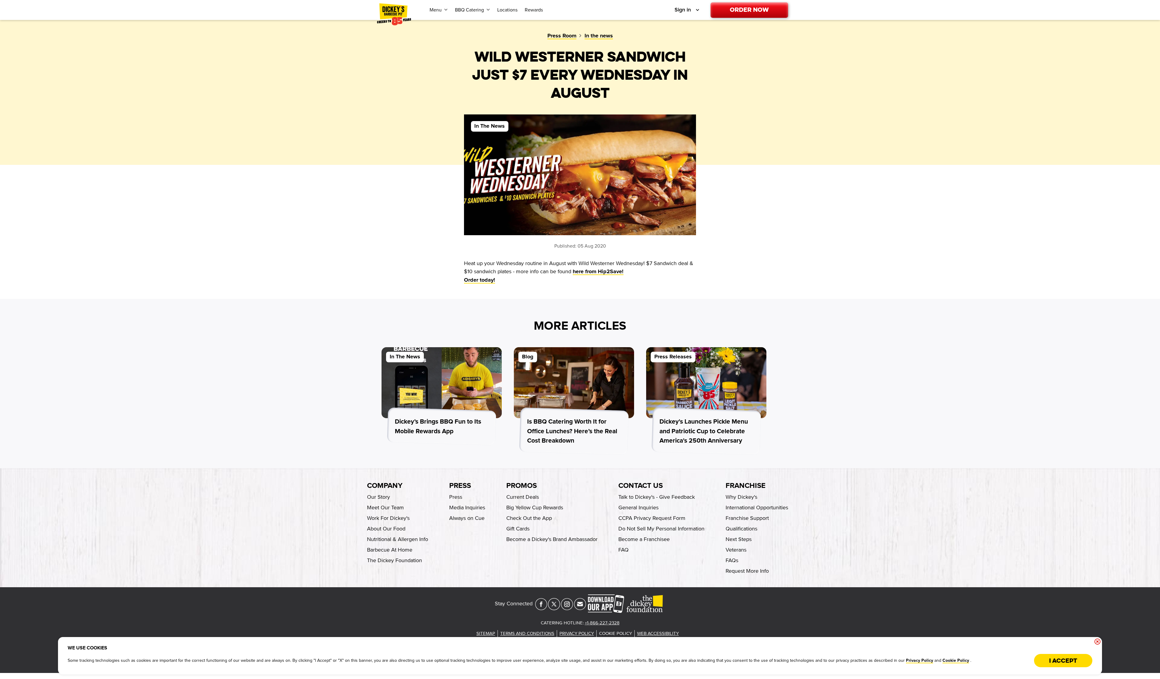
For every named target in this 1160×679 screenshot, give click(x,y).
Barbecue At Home (389, 549)
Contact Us (640, 485)
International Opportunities (757, 507)
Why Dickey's (741, 497)
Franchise (745, 485)
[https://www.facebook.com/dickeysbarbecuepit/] (541, 608)
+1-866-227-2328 (602, 623)
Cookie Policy (955, 660)
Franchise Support (747, 518)
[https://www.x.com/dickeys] (554, 608)
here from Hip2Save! (598, 271)
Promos (521, 485)
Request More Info (747, 571)
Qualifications (741, 528)
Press (460, 485)
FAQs (732, 560)
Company (384, 485)
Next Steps (739, 539)
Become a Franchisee (644, 539)
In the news (599, 36)
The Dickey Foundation (394, 560)
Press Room (561, 36)
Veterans (736, 549)
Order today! (479, 280)
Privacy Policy (919, 660)
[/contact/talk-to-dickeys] (580, 608)
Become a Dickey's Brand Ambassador (552, 539)
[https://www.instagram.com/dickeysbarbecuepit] (567, 608)
